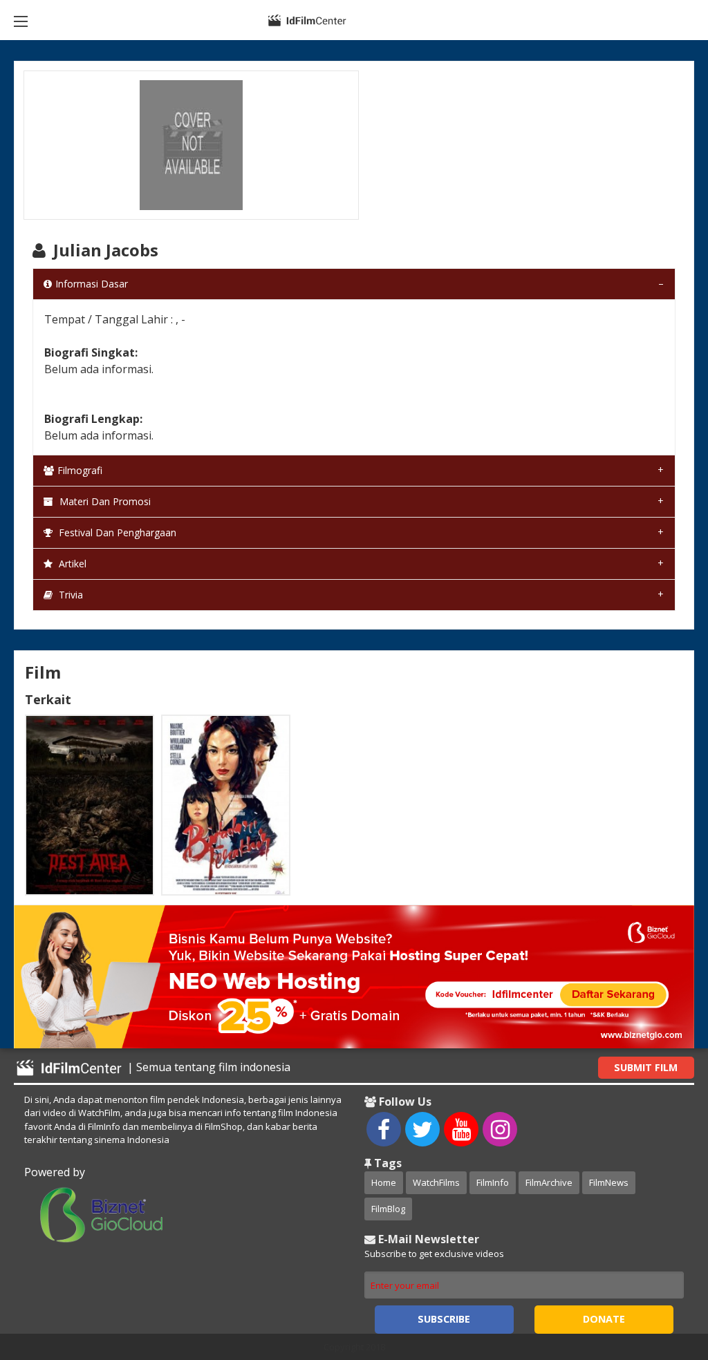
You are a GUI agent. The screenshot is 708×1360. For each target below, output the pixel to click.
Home (383, 1182)
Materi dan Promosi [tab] (104, 501)
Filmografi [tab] (79, 470)
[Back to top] (663, 1273)
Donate (604, 1318)
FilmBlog (388, 1208)
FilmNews (608, 1182)
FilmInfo (492, 1182)
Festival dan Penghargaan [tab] (116, 532)
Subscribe (444, 1318)
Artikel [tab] (71, 563)
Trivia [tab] (69, 594)
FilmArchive (548, 1182)
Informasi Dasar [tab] (91, 283)
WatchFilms (436, 1182)
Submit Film (646, 1067)
